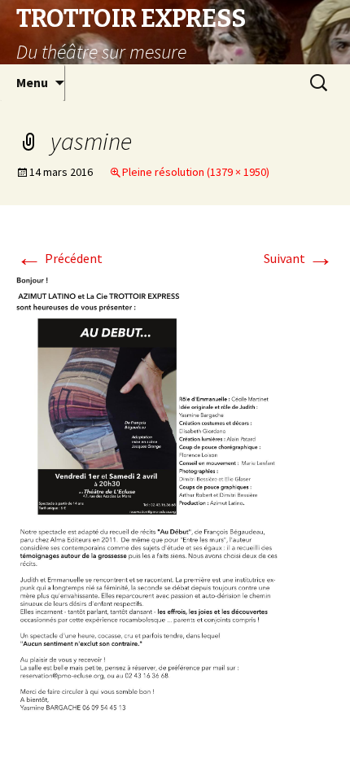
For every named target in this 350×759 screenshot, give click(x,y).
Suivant (299, 258)
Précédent (59, 258)
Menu (32, 82)
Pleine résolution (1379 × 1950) (195, 172)
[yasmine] (175, 500)
